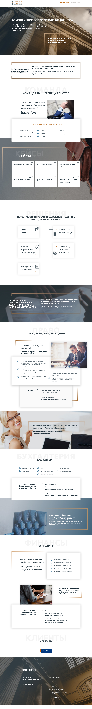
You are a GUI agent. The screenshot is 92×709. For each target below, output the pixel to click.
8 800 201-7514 (64, 2)
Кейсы (23, 5)
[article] (46, 651)
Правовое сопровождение (46, 5)
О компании (15, 5)
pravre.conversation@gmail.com (32, 679)
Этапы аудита (32, 5)
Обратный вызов (75, 2)
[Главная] (17, 3)
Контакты (77, 5)
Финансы (69, 5)
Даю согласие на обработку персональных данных (57, 690)
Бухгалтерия (60, 5)
